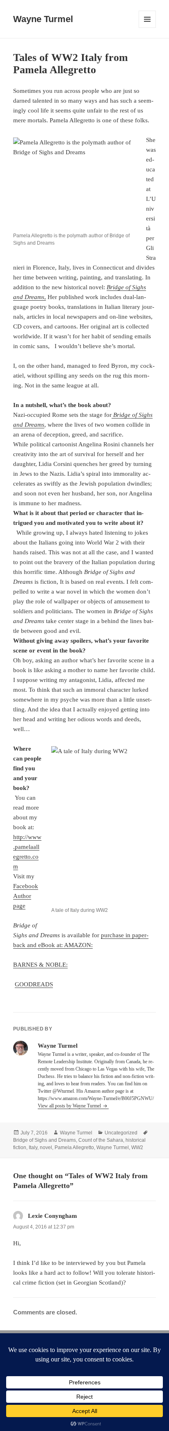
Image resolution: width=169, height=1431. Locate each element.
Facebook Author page (25, 896)
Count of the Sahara (100, 1140)
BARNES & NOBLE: (40, 964)
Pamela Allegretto (74, 1147)
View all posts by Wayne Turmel (70, 1106)
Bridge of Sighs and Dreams (44, 1140)
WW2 (137, 1147)
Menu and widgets (147, 27)
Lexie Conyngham (52, 1216)
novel (46, 1147)
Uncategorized (121, 1133)
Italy (33, 1147)
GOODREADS (34, 984)
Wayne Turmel (43, 19)
